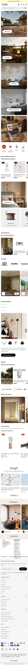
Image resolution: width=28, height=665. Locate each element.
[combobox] (14, 8)
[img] (18, 540)
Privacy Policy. (4, 574)
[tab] (3, 304)
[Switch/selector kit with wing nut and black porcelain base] (22, 343)
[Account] (21, 4)
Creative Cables (7, 654)
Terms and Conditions (18, 572)
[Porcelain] (14, 326)
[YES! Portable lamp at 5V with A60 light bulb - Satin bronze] (10, 442)
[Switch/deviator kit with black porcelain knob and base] (10, 343)
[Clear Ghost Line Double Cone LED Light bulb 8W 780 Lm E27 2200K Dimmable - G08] (7, 167)
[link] (5, 263)
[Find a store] (18, 4)
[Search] (25, 8)
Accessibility (15, 660)
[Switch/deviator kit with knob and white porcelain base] (16, 343)
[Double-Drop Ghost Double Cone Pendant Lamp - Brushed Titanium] (19, 167)
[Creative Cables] (7, 246)
